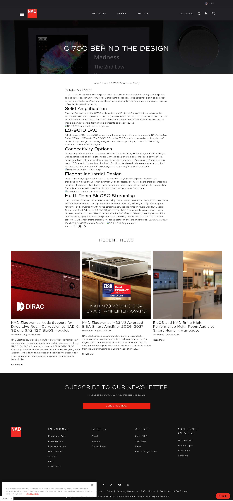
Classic (95, 436)
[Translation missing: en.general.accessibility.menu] (22, 13)
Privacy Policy (32, 494)
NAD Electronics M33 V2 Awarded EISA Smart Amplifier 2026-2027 (113, 325)
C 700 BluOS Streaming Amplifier (87, 223)
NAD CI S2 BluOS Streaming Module (30, 346)
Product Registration (146, 451)
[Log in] (205, 14)
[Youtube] (119, 485)
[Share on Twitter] (79, 227)
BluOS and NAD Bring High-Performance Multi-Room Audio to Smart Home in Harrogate (183, 326)
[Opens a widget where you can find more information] (222, 496)
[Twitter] (111, 485)
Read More (17, 364)
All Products (54, 466)
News (105, 83)
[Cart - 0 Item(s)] (213, 13)
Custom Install (98, 446)
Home (95, 83)
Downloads (184, 450)
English (4, 498)
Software (183, 456)
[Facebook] (103, 485)
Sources (52, 456)
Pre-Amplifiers (55, 441)
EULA (110, 491)
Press (138, 446)
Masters (95, 441)
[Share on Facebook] (75, 227)
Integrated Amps (57, 446)
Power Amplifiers (57, 436)
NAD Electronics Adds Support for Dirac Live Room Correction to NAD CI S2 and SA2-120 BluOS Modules (45, 326)
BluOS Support (186, 445)
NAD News (140, 441)
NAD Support (185, 440)
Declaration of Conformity (173, 491)
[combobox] (6, 498)
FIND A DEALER (186, 14)
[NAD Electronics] (32, 13)
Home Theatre (55, 451)
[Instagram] (127, 485)
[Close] (92, 485)
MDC (51, 461)
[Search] (199, 14)
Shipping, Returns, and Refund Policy (136, 491)
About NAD (141, 436)
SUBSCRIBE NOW (116, 406)
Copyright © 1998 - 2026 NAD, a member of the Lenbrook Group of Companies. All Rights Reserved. (116, 496)
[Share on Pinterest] (85, 227)
